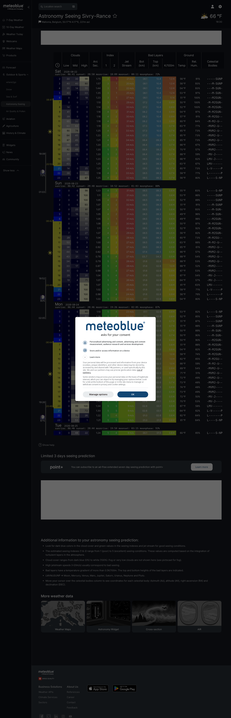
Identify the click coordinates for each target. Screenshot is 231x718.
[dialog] (115, 359)
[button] (115, 357)
